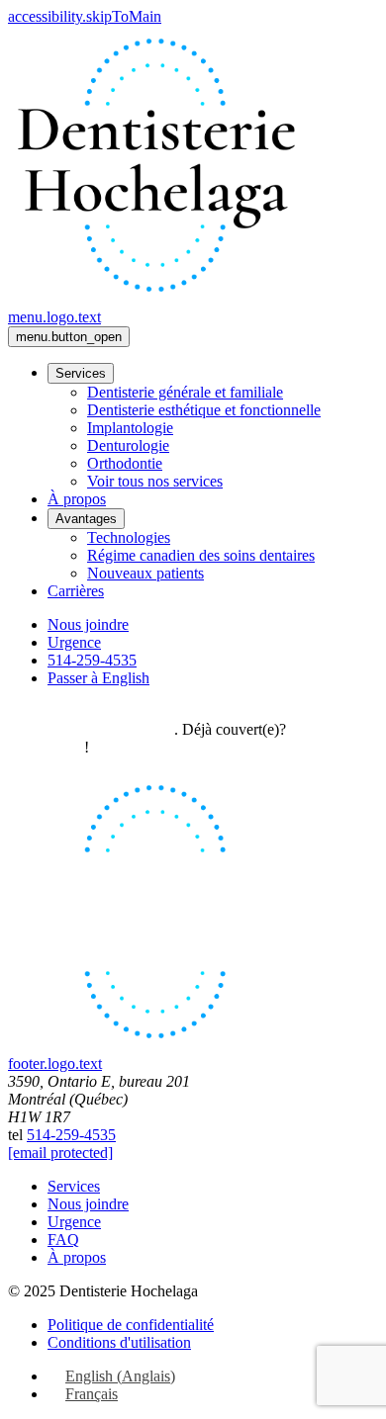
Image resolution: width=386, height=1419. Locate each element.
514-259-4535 (71, 1134)
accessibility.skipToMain (84, 16)
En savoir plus (129, 729)
